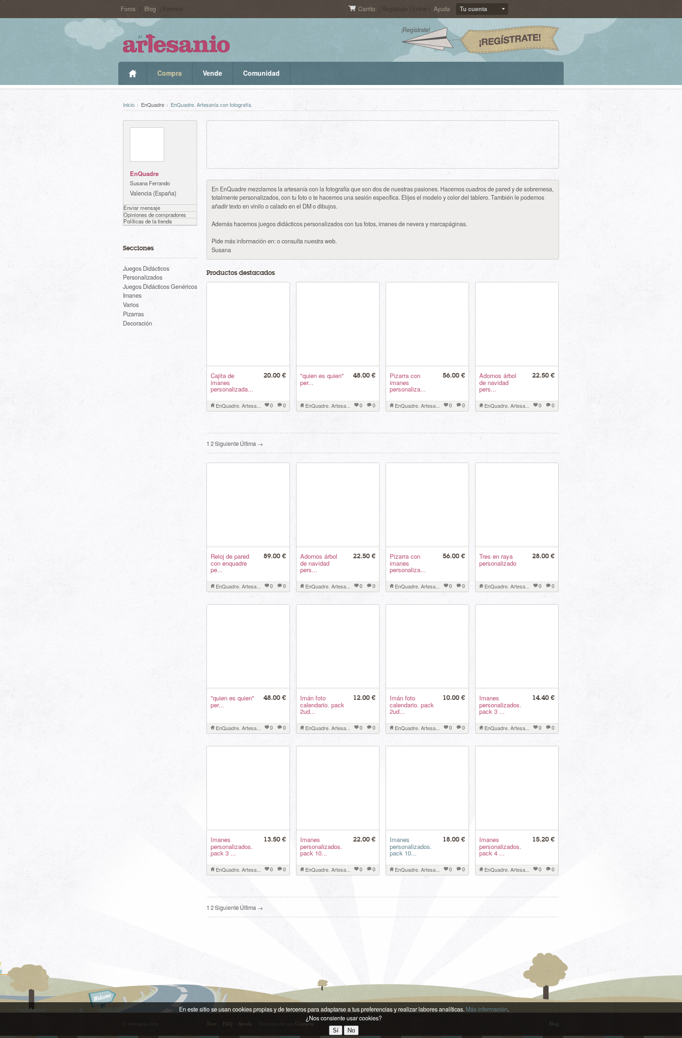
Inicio (132, 73)
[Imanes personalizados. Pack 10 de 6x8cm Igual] (427, 827)
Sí (336, 1030)
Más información (487, 1009)
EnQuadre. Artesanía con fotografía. (211, 104)
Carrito (367, 9)
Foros (128, 9)
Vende (212, 73)
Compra (169, 73)
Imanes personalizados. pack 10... (411, 846)
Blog (150, 9)
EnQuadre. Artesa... (238, 405)
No (351, 1030)
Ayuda (442, 9)
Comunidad (261, 73)
